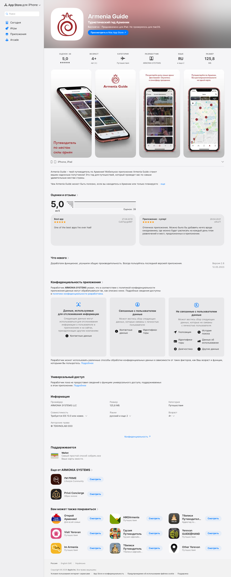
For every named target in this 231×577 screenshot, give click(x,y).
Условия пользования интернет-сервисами (70, 574)
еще (163, 183)
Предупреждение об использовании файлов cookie (151, 574)
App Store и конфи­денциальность (109, 574)
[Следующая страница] (227, 113)
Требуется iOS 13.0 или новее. (67, 415)
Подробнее (87, 363)
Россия (54, 563)
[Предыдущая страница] (47, 113)
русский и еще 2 (119, 415)
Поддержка (183, 574)
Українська (80, 563)
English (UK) (66, 563)
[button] (21, 22)
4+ (170, 415)
